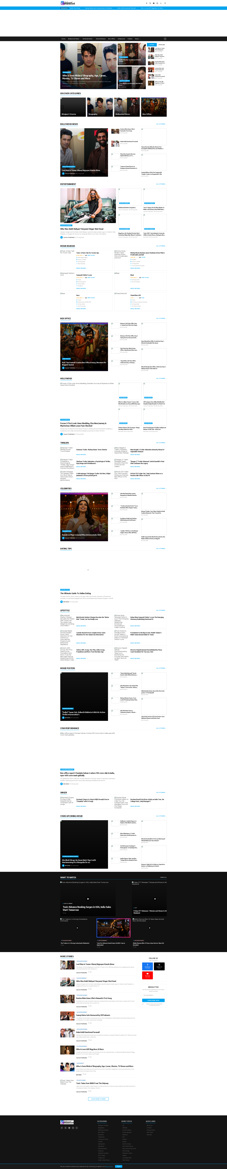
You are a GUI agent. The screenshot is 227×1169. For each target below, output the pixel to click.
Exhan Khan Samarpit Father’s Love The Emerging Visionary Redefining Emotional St (147, 618)
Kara (77, 295)
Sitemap (149, 1134)
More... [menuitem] (137, 39)
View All (163, 877)
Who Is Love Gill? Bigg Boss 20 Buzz (100, 8)
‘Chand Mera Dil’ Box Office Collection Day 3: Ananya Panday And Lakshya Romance (129, 362)
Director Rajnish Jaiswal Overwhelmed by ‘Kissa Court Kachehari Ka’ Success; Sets (146, 651)
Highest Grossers (103, 1153)
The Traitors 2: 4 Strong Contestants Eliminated (75, 943)
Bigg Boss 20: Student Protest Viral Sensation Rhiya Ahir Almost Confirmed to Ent (129, 235)
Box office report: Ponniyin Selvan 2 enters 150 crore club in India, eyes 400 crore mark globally (87, 774)
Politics (124, 1139)
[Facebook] (146, 3)
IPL (123, 1125)
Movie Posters (67, 668)
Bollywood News (69, 124)
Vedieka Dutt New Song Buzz (127, 207)
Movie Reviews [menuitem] (101, 39)
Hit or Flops (101, 1155)
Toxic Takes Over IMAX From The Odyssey (92, 1083)
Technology (125, 1151)
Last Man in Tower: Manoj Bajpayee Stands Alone (160, 50)
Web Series (123, 57)
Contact (149, 1127)
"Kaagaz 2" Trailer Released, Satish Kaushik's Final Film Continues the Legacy (147, 462)
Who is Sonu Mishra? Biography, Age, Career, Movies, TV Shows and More (138, 8)
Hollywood (66, 378)
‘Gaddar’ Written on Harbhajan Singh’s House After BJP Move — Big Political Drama (129, 532)
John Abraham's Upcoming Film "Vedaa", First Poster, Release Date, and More (129, 687)
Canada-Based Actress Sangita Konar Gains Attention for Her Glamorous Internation (90, 634)
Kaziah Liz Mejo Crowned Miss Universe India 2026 (81, 535)
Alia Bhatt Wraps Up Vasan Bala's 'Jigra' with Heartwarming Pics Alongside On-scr (79, 861)
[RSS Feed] (160, 3)
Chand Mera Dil (135, 295)
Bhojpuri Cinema (103, 1125)
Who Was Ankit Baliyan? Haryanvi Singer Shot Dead (159, 56)
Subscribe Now (153, 1000)
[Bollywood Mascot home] (67, 3)
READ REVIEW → (81, 268)
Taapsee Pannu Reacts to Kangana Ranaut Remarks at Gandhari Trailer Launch (128, 168)
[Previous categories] (62, 107)
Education (101, 1146)
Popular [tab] (162, 44)
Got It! (119, 1166)
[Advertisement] (73, 23)
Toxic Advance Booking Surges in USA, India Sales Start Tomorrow (87, 908)
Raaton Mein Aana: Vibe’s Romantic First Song (160, 63)
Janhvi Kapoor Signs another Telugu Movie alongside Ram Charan (128, 860)
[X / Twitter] (150, 3)
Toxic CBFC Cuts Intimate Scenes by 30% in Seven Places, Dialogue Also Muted (153, 235)
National (124, 1134)
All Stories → (161, 124)
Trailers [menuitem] (130, 39)
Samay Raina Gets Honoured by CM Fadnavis (159, 69)
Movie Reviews (67, 246)
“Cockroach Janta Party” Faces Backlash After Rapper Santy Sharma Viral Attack (129, 507)
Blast (132, 275)
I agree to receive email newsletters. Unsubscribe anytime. (154, 1004)
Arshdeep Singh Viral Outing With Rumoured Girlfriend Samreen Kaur (128, 520)
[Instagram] (157, 3)
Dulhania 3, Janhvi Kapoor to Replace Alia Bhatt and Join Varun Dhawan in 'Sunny (128, 822)
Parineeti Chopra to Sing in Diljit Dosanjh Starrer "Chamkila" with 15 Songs (92, 800)
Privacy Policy (109, 1166)
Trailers (64, 442)
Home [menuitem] (63, 39)
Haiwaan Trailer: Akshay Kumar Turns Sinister (91, 450)
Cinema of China (103, 1139)
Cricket (100, 1141)
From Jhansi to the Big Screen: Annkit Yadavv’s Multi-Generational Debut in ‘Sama (145, 634)
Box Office (65, 318)
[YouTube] (153, 3)
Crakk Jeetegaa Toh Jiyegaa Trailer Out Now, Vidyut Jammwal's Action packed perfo (93, 474)
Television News (82, 1012)
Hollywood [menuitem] (121, 39)
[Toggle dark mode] (165, 38)
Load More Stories (98, 1099)
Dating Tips (66, 548)
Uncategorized (126, 1157)
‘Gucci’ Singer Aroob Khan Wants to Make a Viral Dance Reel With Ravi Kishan (153, 209)
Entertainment (68, 184)
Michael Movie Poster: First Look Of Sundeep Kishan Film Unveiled (128, 699)
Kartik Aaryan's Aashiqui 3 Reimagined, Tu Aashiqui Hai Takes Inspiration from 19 (128, 847)
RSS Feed (150, 1132)
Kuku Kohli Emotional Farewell (75, 8)
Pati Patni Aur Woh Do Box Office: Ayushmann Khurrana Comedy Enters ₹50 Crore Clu (128, 350)
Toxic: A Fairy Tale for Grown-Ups (87, 253)
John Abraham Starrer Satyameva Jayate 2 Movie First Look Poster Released (128, 712)
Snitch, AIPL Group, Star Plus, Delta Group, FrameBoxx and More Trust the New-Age (90, 651)
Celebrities (66, 488)
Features (100, 1151)
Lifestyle (65, 610)
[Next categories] (165, 107)
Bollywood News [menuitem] (73, 39)
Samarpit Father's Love (84, 275)
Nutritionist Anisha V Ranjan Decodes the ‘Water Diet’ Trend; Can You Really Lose (92, 618)
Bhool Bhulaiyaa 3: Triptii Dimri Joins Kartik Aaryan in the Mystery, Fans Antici (128, 835)
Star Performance (69, 728)
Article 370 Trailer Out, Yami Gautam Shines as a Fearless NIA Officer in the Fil (146, 474)
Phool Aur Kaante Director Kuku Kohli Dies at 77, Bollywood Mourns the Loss (128, 155)
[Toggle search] (165, 3)
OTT (136, 907)
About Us (149, 1125)
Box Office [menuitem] (111, 39)
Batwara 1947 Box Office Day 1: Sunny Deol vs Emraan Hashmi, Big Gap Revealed (129, 337)
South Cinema (124, 80)
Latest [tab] (151, 44)
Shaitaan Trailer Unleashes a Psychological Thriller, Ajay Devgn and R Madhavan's (93, 462)
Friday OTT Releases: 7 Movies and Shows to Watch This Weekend (153, 912)
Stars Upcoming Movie (71, 816)
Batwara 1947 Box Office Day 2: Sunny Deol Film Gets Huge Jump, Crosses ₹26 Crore (128, 325)
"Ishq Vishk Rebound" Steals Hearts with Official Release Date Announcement (128, 674)
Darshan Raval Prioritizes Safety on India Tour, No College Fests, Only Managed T (147, 800)
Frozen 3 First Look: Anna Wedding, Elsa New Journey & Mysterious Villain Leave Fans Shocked (83, 424)
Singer (63, 792)
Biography (66, 72)
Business (101, 1134)
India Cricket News (104, 1160)
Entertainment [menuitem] (87, 39)
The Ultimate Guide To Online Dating (75, 593)
